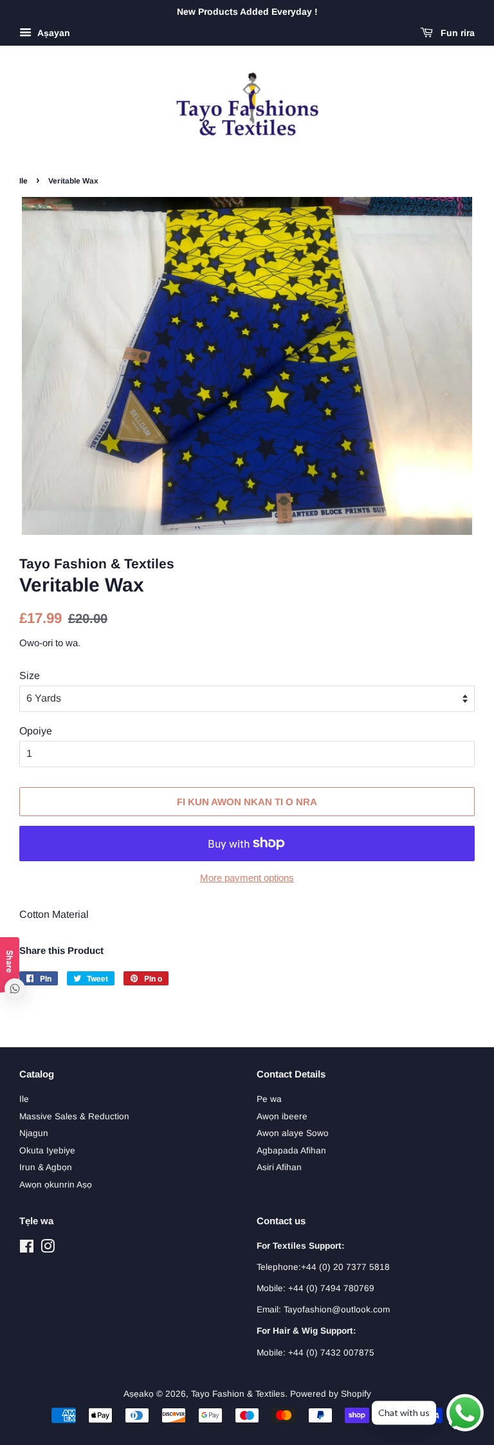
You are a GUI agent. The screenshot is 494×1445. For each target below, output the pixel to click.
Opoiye (35, 730)
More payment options (247, 877)
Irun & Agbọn (45, 1167)
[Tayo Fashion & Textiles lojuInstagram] (48, 1249)
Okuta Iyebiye (47, 1150)
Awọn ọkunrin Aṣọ (55, 1184)
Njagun (33, 1133)
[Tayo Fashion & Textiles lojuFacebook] (26, 1249)
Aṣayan (52, 33)
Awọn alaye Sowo (293, 1133)
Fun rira (456, 33)
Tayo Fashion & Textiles (238, 1394)
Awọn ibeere (282, 1116)
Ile (23, 180)
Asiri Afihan (279, 1167)
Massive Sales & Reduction (74, 1116)
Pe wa (269, 1099)
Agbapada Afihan (291, 1150)
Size (29, 675)
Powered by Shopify (330, 1394)
